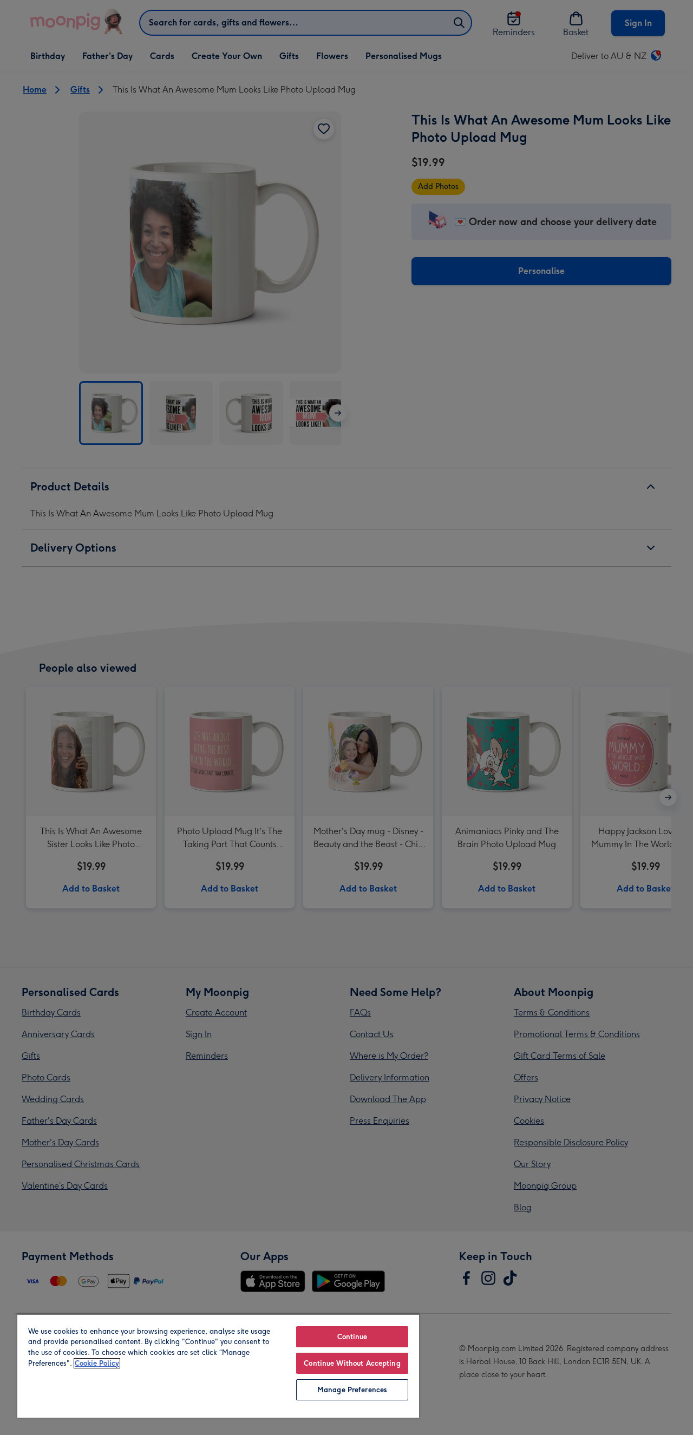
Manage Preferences (352, 1390)
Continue (352, 1337)
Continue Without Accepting (352, 1363)
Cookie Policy (97, 1363)
